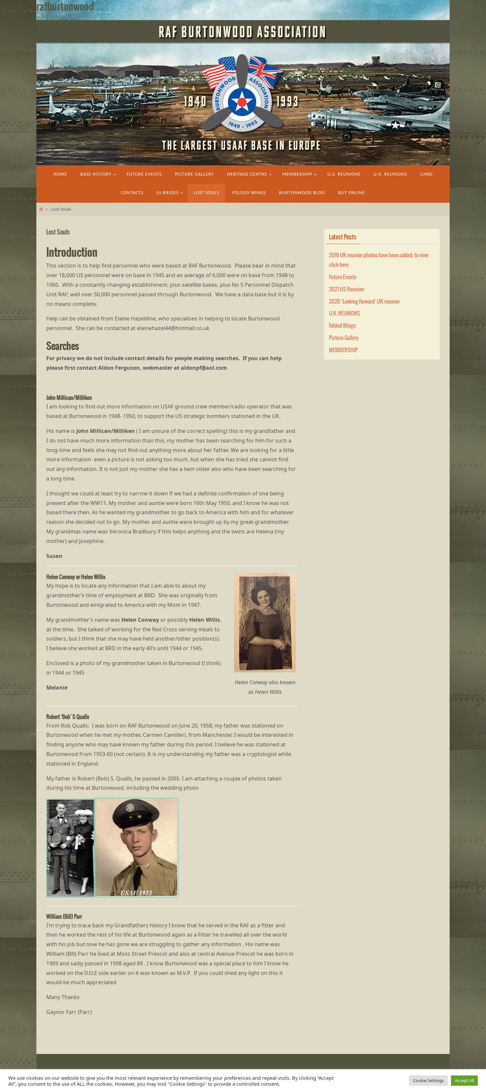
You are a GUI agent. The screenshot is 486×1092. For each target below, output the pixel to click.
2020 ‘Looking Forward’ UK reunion (364, 302)
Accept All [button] (464, 1080)
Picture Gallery (344, 338)
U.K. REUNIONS (344, 313)
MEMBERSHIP (343, 350)
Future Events (342, 277)
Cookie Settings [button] (428, 1080)
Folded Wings (342, 326)
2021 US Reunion (346, 289)
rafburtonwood (65, 7)
